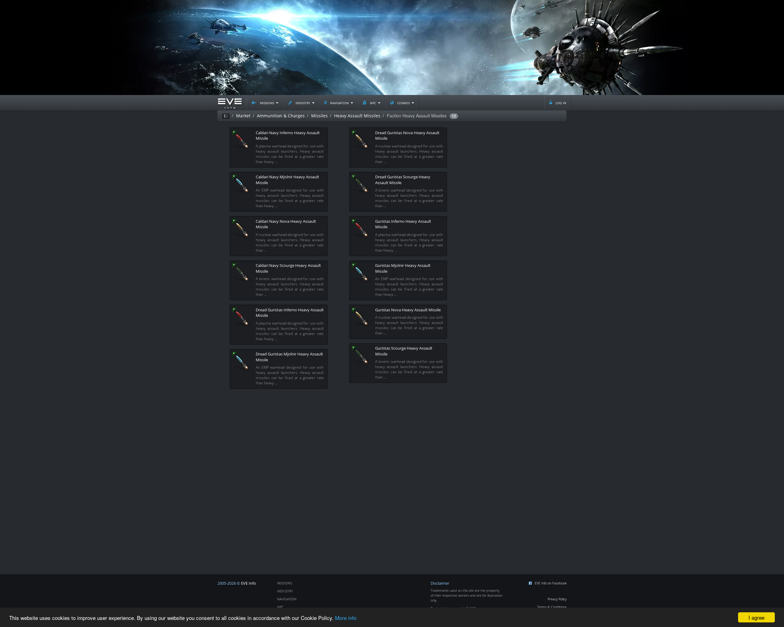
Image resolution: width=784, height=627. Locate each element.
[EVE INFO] (230, 102)
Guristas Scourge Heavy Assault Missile (403, 351)
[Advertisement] (392, 47)
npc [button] (373, 102)
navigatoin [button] (339, 102)
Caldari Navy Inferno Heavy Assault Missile (288, 135)
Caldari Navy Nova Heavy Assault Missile (286, 224)
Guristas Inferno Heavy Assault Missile (403, 224)
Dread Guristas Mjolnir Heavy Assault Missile (289, 357)
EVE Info (248, 583)
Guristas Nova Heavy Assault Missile (408, 310)
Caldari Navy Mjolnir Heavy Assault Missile (287, 179)
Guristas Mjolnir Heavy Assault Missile (403, 268)
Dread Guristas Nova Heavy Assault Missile (407, 135)
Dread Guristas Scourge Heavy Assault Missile (402, 179)
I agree (756, 617)
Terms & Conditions (552, 607)
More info (345, 617)
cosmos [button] (403, 102)
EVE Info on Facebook (551, 583)
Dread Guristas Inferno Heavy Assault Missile (290, 312)
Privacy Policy (557, 599)
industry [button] (302, 102)
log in (560, 102)
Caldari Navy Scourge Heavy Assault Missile (288, 268)
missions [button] (267, 102)
